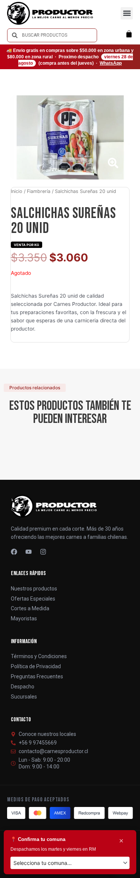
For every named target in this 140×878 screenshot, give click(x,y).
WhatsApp (111, 63)
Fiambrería (38, 191)
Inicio (16, 191)
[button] (127, 13)
